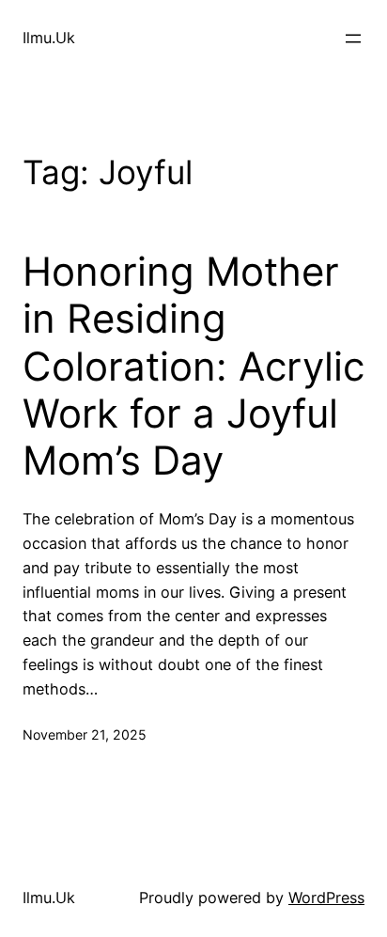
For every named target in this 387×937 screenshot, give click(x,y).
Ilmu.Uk (49, 37)
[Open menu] (353, 38)
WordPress (326, 897)
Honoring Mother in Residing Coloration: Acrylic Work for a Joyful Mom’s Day (193, 366)
